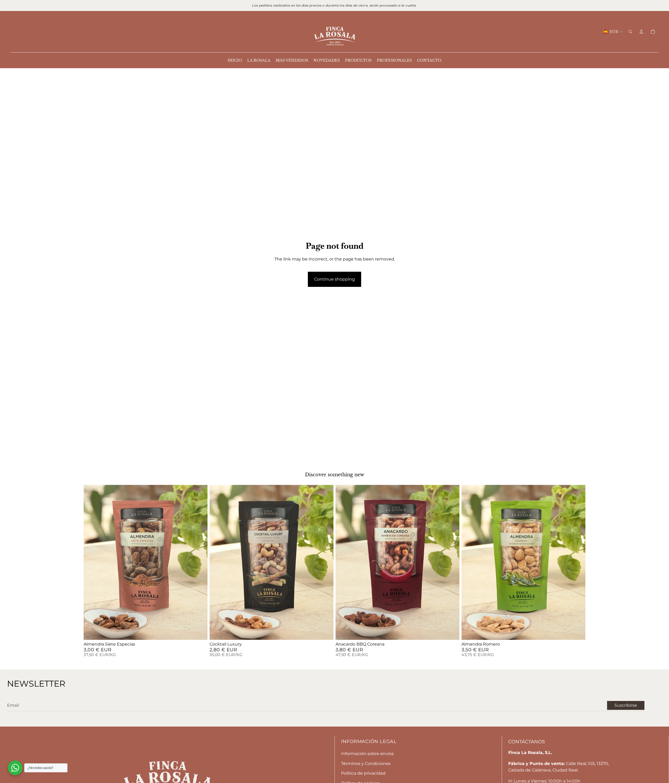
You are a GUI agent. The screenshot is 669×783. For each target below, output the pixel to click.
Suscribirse (625, 705)
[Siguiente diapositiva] (201, 562)
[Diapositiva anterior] (89, 562)
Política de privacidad (363, 773)
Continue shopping (334, 279)
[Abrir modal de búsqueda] (630, 31)
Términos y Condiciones (366, 763)
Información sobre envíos (367, 753)
